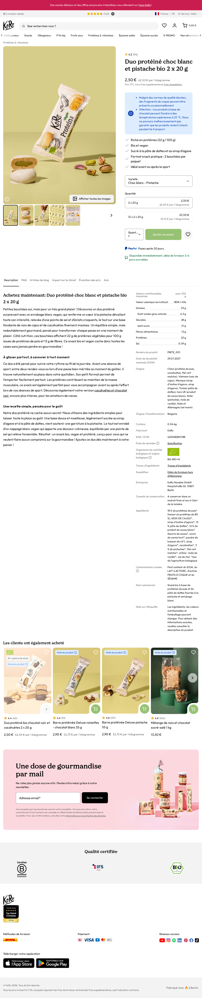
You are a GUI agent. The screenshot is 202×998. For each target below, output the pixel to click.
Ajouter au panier (163, 234)
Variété (132, 179)
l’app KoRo (144, 5)
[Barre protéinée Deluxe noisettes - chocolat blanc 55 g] (76, 692)
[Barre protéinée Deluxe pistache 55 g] (125, 692)
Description (11, 280)
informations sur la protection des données (86, 815)
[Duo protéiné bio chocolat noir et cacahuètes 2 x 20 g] (27, 692)
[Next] (200, 35)
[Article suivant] (111, 215)
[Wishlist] (164, 25)
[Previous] (1, 35)
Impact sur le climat (64, 280)
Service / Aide (188, 13)
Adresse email (30, 798)
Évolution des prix (90, 280)
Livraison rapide (15, 13)
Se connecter (95, 798)
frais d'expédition (173, 84)
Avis (106, 280)
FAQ (24, 280)
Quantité (133, 232)
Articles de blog (39, 280)
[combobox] (89, 26)
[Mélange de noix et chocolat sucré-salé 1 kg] (174, 692)
